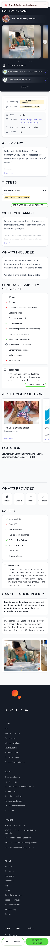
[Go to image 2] (20, 61)
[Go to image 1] (18, 61)
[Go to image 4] (25, 61)
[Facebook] (16, 709)
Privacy (7, 928)
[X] (22, 709)
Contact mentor (35, 385)
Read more (8, 173)
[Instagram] (6, 710)
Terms (18, 928)
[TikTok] (11, 709)
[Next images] (45, 42)
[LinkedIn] (26, 709)
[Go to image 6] (29, 61)
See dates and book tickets (28, 205)
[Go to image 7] (31, 61)
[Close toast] (45, 5)
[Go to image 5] (27, 61)
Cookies (30, 928)
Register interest (37, 941)
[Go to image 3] (22, 61)
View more (8, 439)
